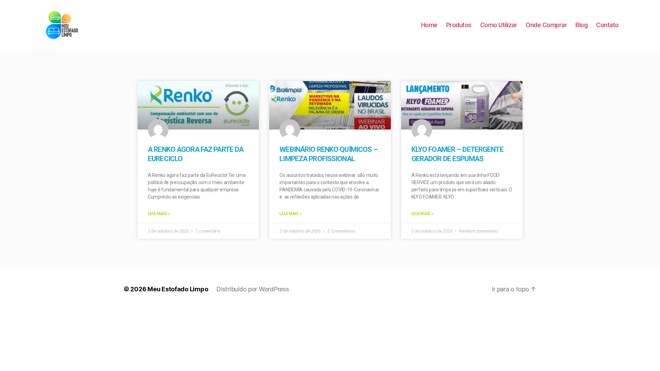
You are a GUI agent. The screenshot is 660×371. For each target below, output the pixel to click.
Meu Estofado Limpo (177, 289)
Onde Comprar (546, 25)
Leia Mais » (159, 213)
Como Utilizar (498, 25)
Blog (581, 25)
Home (429, 25)
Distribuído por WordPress (252, 289)
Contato (607, 25)
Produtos (459, 25)
